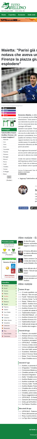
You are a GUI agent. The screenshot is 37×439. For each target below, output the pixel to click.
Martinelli (5, 139)
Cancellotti (6, 149)
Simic (4, 144)
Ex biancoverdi (27, 170)
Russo (5, 161)
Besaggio (5, 157)
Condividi (24, 208)
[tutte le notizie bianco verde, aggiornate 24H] (13, 6)
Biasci (5, 174)
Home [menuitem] (4, 15)
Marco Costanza (24, 172)
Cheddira (5, 166)
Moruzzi (5, 159)
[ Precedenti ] (9, 254)
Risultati (9, 180)
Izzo (4, 142)
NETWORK (32, 429)
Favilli (5, 164)
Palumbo (5, 152)
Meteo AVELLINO (9, 259)
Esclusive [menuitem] (21, 15)
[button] (9, 177)
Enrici (4, 147)
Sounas (5, 169)
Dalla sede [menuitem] (31, 15)
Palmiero (5, 154)
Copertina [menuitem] (12, 15)
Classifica (5, 282)
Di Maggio (6, 171)
